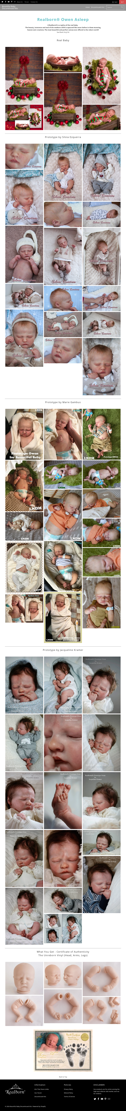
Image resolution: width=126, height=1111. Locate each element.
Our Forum (38, 1093)
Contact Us (34, 2)
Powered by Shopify (39, 1106)
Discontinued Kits (40, 1096)
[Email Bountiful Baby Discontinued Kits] (14, 2)
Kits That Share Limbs (41, 1089)
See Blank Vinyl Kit (63, 32)
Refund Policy (68, 1093)
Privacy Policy (68, 1089)
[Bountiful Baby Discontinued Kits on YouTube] (8, 2)
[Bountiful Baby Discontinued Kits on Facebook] (5, 2)
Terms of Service (69, 1096)
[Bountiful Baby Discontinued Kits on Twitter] (2, 2)
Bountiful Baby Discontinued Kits (21, 1106)
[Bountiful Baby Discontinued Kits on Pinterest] (11, 2)
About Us (20, 2)
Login (116, 2)
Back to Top (63, 1077)
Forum (27, 2)
